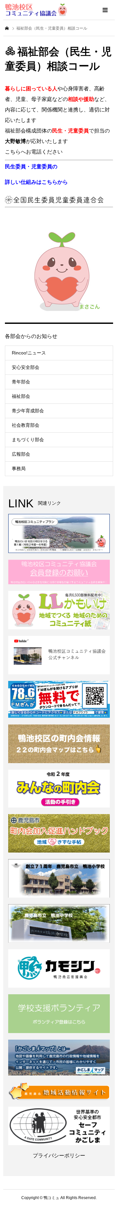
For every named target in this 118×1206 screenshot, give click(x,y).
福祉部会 (21, 396)
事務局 (19, 468)
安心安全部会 (25, 367)
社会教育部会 (25, 425)
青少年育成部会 (28, 410)
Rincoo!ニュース (29, 352)
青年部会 (21, 381)
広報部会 (21, 454)
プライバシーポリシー (59, 1155)
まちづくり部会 (28, 439)
